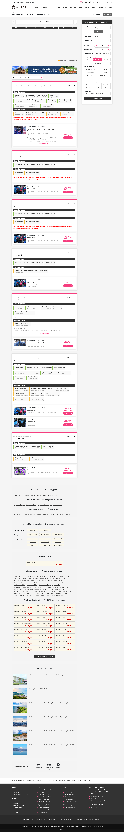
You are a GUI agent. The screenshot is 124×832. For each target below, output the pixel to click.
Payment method (22, 766)
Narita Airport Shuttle (45, 797)
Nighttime (45, 530)
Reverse (108, 14)
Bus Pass (44, 7)
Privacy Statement (66, 819)
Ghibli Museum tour (71, 797)
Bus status (16, 792)
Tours (52, 7)
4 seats (106, 59)
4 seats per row (58, 534)
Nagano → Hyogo (53, 495)
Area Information (70, 808)
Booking (15, 803)
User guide (102, 7)
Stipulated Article (53, 819)
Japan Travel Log (96, 807)
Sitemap (58, 822)
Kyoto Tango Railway (45, 810)
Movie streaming (45, 545)
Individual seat (33, 539)
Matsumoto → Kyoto (34, 514)
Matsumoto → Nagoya (20, 514)
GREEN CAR (31, 189)
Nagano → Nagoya (19, 505)
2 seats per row (33, 534)
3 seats (97, 59)
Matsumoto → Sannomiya (64, 514)
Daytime (32, 530)
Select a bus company (97, 93)
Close (62, 829)
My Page (93, 798)
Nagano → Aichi (18, 495)
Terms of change (18, 808)
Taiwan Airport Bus (44, 801)
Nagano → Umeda (43, 505)
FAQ (110, 7)
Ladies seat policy (45, 542)
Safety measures (44, 794)
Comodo (30, 470)
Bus (36, 7)
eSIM (94, 7)
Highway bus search (45, 790)
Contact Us (73, 822)
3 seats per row (45, 534)
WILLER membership (97, 796)
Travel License (40, 819)
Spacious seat (45, 539)
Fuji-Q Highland (69, 794)
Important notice (18, 790)
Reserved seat (58, 539)
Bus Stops (50, 822)
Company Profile (28, 819)
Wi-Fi (32, 545)
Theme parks (62, 7)
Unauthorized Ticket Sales (21, 794)
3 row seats (31, 410)
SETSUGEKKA (43, 812)
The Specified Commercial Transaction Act (88, 819)
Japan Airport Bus (44, 799)
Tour (66, 790)
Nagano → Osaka (41, 495)
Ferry (87, 7)
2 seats (88, 59)
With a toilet (58, 542)
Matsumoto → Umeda (48, 514)
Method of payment (19, 805)
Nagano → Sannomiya (56, 505)
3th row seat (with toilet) (35, 343)
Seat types (42, 792)
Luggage (15, 812)
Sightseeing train (76, 7)
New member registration (98, 801)
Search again (98, 98)
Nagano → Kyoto (30, 495)
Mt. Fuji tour (68, 792)
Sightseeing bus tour (71, 801)
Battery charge (58, 545)
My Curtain (33, 542)
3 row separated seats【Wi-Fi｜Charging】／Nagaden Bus (42, 130)
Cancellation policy (18, 810)
